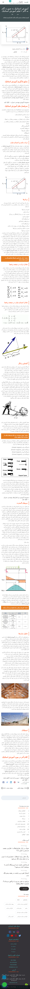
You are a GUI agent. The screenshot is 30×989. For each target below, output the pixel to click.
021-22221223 (13, 962)
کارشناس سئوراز (16, 48)
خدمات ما (13, 946)
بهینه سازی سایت (9, 904)
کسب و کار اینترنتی (21, 831)
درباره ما (13, 951)
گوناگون (15, 51)
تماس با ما (13, 949)
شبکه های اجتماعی (21, 826)
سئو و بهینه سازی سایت (20, 824)
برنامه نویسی (22, 816)
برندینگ (23, 818)
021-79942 (13, 960)
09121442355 (13, 964)
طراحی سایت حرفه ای (22, 912)
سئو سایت (19, 908)
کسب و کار (10, 916)
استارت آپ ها (22, 813)
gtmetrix (25, 900)
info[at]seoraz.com (13, 967)
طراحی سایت (22, 829)
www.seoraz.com (13, 982)
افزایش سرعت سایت (22, 904)
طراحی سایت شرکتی (22, 916)
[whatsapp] (4, 984)
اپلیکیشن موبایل (21, 810)
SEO (18, 900)
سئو (26, 908)
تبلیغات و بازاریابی (21, 821)
